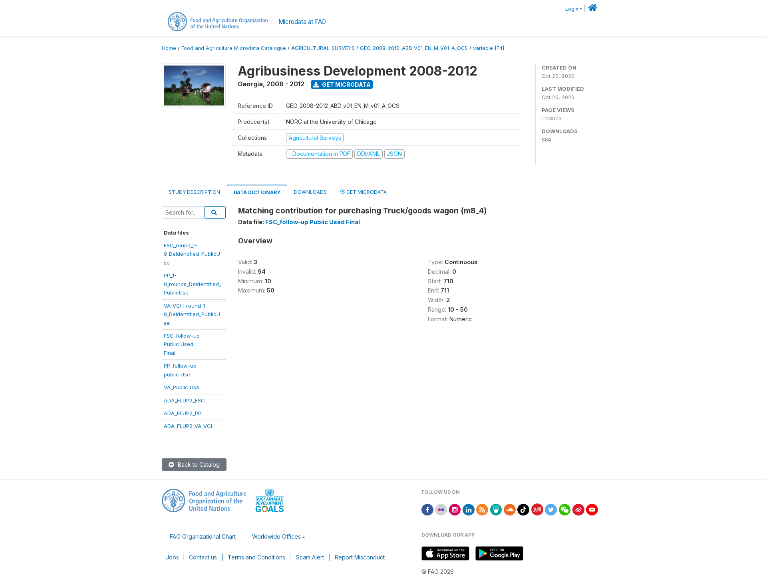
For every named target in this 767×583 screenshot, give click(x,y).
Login (571, 9)
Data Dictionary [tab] (257, 192)
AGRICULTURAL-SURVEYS (323, 48)
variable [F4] (488, 48)
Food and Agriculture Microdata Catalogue (233, 48)
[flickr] (441, 508)
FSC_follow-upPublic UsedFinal (182, 344)
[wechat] (565, 508)
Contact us (203, 557)
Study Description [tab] (194, 192)
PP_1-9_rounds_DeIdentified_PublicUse (192, 284)
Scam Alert (310, 557)
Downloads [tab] (310, 192)
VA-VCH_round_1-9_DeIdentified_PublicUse (192, 314)
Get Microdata (346, 84)
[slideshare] (496, 508)
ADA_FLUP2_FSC (184, 400)
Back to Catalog (198, 464)
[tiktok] (523, 508)
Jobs (172, 557)
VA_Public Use (181, 387)
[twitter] (551, 508)
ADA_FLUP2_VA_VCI (188, 426)
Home (169, 48)
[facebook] (427, 508)
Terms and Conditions (256, 557)
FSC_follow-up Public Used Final (312, 222)
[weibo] (578, 508)
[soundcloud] (510, 508)
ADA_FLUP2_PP (182, 413)
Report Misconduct (360, 557)
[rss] (482, 508)
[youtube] (592, 508)
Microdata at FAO (302, 22)
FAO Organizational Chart (203, 536)
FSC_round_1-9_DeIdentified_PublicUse (192, 254)
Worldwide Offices (276, 536)
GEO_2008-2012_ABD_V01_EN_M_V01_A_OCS (414, 48)
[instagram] (455, 508)
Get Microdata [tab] (366, 192)
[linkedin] (469, 508)
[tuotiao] (537, 508)
